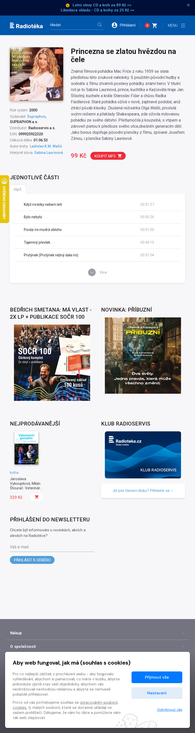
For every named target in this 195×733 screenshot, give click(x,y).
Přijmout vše (157, 677)
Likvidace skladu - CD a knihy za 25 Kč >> (97, 10)
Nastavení (157, 693)
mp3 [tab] (18, 189)
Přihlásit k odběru (32, 560)
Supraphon (36, 116)
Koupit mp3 (105, 156)
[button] (126, 25)
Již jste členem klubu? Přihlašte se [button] (141, 490)
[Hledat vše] (100, 25)
